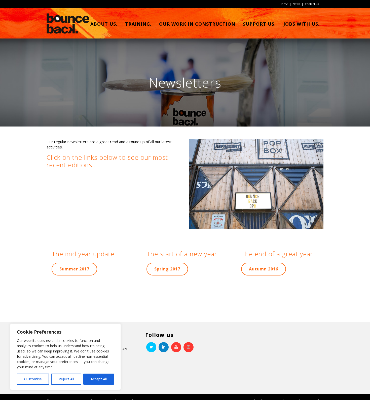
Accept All (99, 379)
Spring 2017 (167, 269)
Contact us (312, 4)
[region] (65, 357)
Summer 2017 (74, 269)
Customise (33, 379)
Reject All (66, 379)
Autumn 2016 (263, 269)
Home (284, 4)
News (296, 4)
